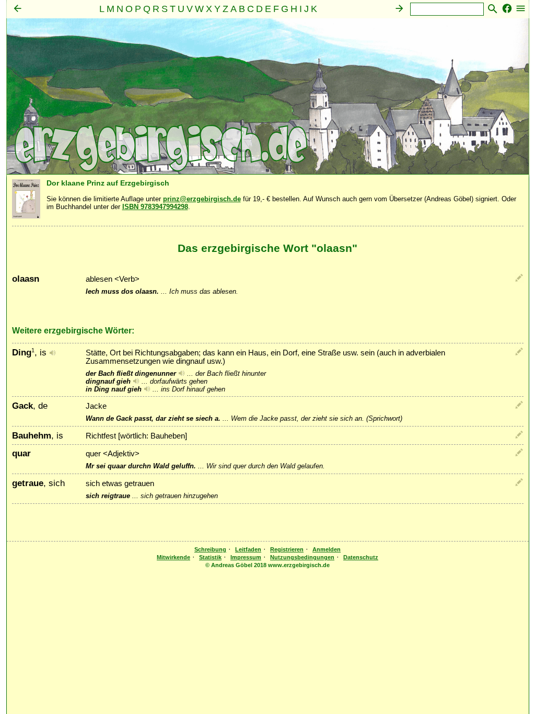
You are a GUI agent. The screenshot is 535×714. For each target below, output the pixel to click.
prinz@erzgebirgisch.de (202, 199)
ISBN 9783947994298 (155, 207)
